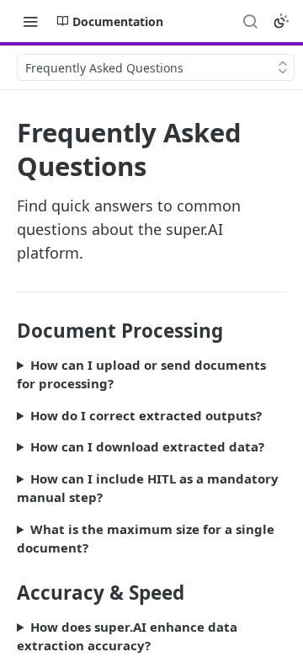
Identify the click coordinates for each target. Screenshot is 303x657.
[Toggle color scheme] (281, 21)
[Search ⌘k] (250, 21)
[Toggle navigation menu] (30, 21)
